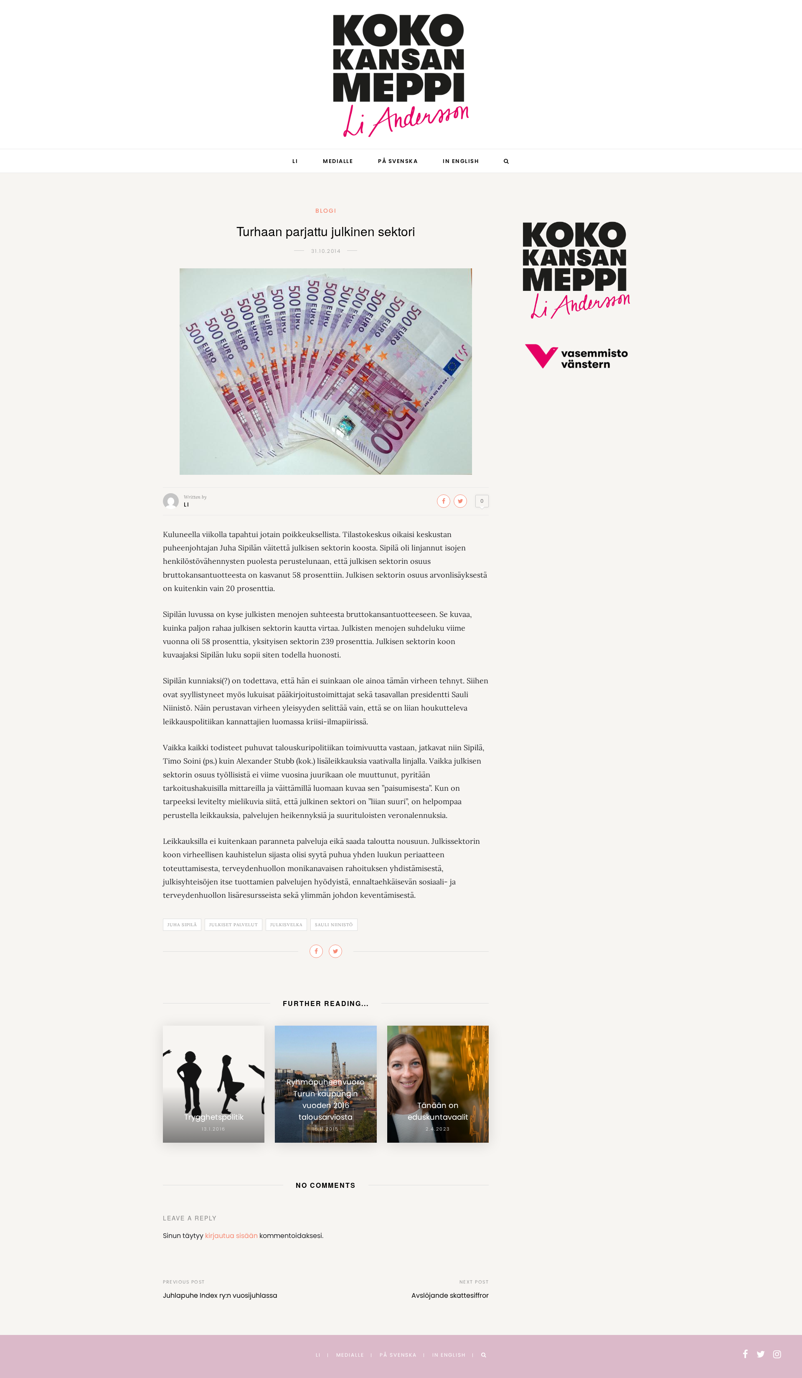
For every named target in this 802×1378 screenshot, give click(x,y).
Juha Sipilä (182, 924)
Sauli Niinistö (334, 924)
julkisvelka (286, 924)
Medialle (338, 161)
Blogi (326, 210)
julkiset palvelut (233, 924)
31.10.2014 (326, 251)
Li (295, 161)
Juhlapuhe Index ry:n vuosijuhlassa (220, 1295)
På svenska (398, 161)
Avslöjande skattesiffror (450, 1295)
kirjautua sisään (231, 1235)
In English (461, 161)
